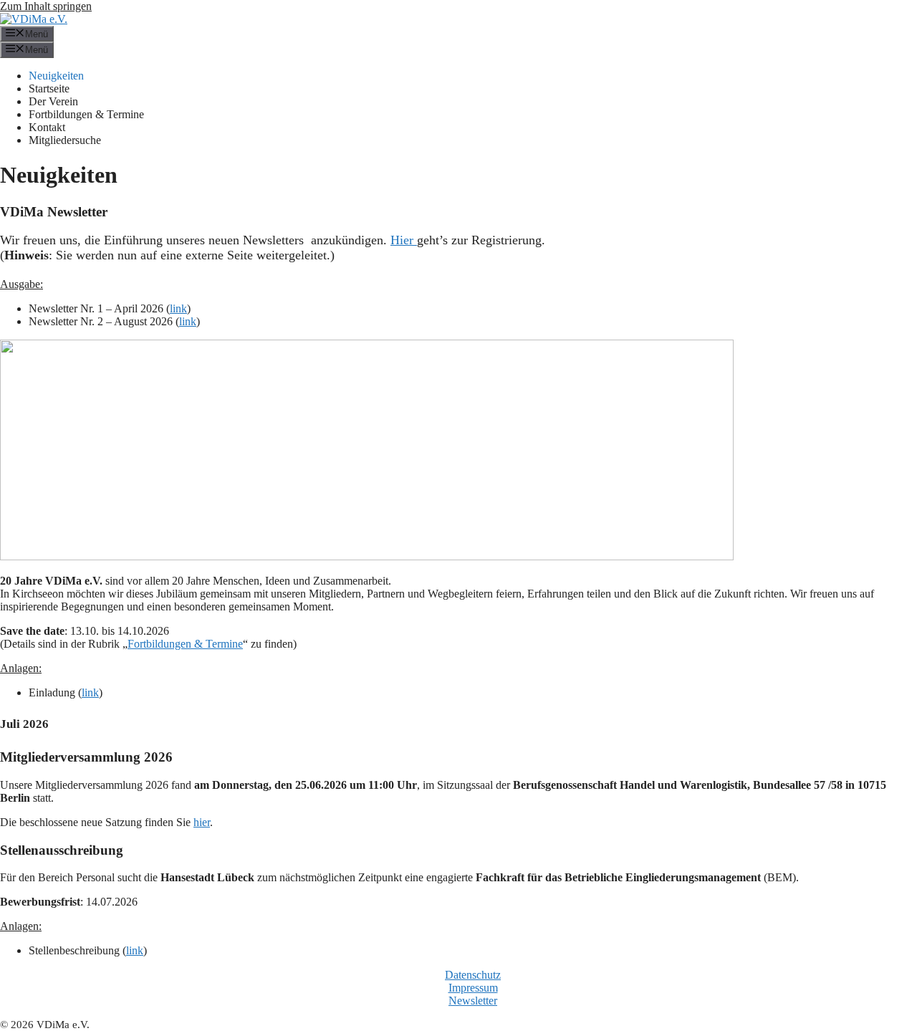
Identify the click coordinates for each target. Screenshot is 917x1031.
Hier (403, 240)
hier (201, 822)
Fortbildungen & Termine (86, 114)
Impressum (473, 988)
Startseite (49, 88)
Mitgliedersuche (65, 140)
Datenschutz (473, 975)
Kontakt (47, 127)
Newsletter (472, 1000)
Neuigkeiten (56, 75)
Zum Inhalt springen (46, 6)
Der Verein (53, 101)
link (178, 308)
